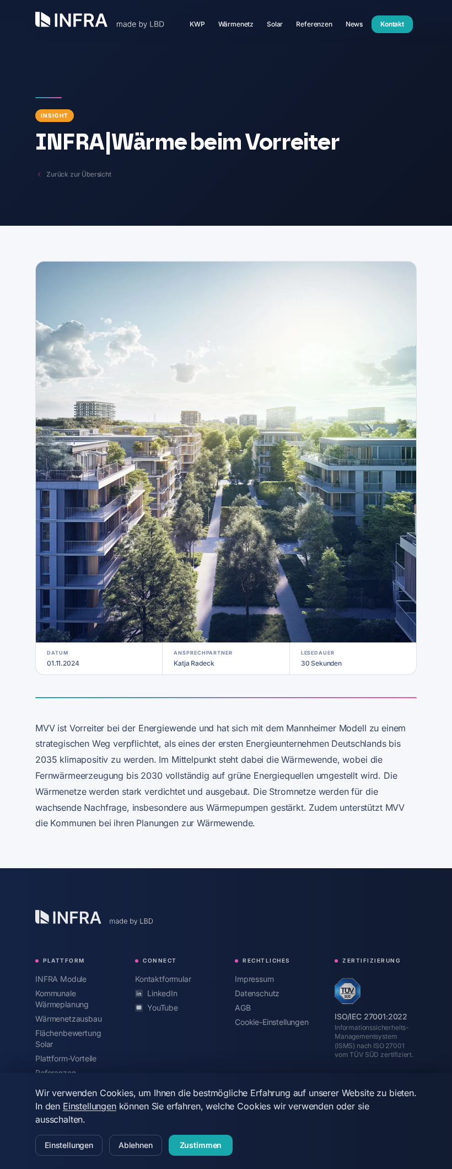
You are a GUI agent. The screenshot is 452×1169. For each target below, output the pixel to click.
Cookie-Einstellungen (272, 1022)
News (357, 23)
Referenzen (317, 23)
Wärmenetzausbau (68, 1018)
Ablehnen (136, 1145)
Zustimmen (201, 1145)
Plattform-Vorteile (65, 1058)
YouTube (162, 1007)
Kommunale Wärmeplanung (76, 999)
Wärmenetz (239, 23)
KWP (201, 23)
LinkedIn (162, 993)
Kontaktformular (163, 979)
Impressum (254, 979)
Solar (278, 23)
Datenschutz (257, 993)
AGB (243, 1007)
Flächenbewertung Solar (68, 1038)
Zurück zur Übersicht (78, 174)
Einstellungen (89, 1106)
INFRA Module (61, 979)
